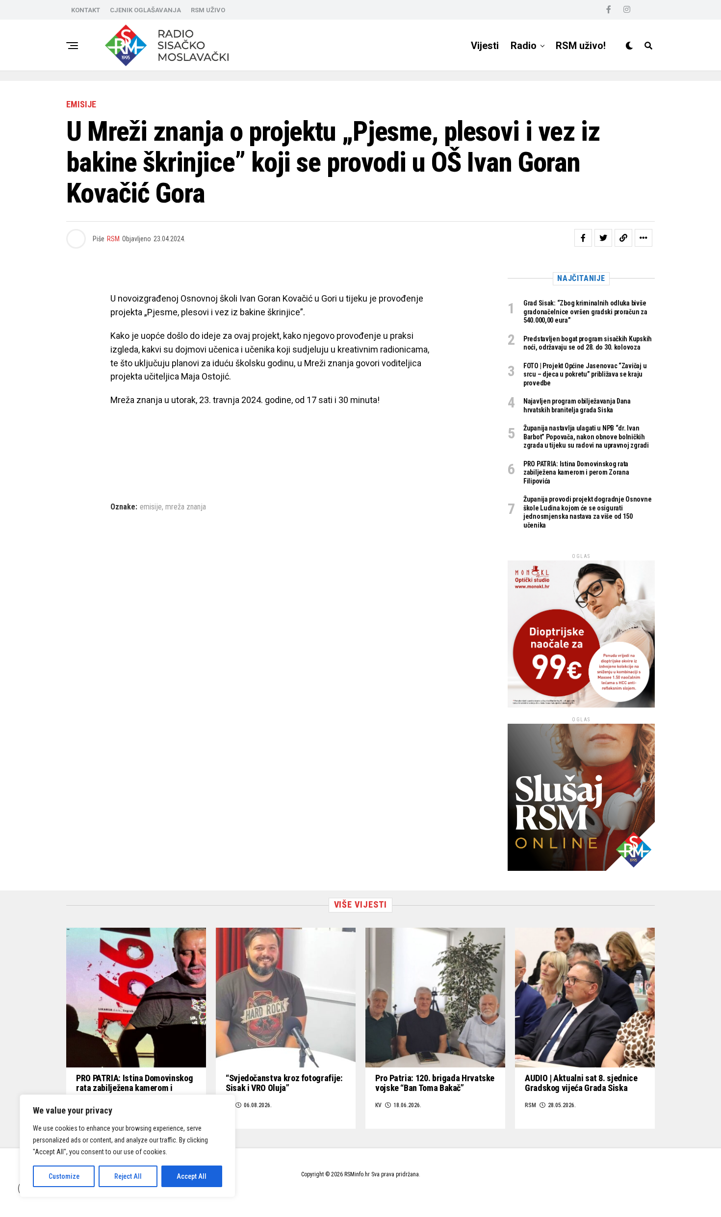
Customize (64, 1176)
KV (378, 1105)
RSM (113, 239)
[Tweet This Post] (603, 238)
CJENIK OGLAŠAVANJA (145, 10)
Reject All (128, 1176)
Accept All (191, 1176)
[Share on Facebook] (583, 238)
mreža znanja (185, 507)
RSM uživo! (581, 45)
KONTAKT (85, 10)
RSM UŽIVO (208, 10)
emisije (151, 507)
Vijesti (485, 45)
